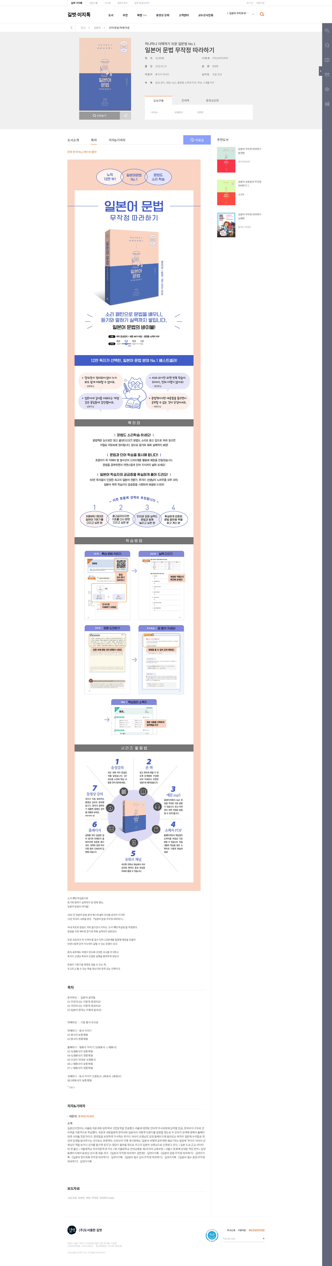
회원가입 (260, 3)
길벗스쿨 (93, 2)
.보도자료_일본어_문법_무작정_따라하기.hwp (90, 1198)
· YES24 (153, 112)
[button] (125, 116)
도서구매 (158, 100)
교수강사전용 (205, 15)
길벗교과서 (122, 2)
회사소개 (231, 1230)
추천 (125, 15)
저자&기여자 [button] (117, 140)
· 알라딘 (200, 112)
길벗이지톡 (78, 14)
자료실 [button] (199, 140)
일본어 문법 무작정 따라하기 (237, 14)
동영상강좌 (212, 100)
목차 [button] (94, 140)
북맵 (139, 15)
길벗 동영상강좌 (141, 2)
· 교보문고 (178, 112)
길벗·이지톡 (76, 2)
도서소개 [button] (73, 140)
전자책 (185, 100)
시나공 (107, 2)
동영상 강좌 (162, 15)
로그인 (250, 3)
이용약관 (242, 1230)
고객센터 (184, 15)
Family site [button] (229, 1238)
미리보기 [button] (101, 115)
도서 (110, 15)
